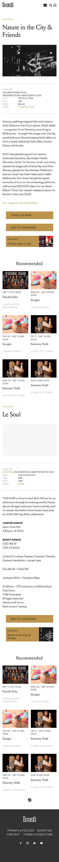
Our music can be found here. (20, 203)
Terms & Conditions (38, 834)
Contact (13, 834)
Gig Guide (8, 20)
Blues (21, 484)
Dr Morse (8, 472)
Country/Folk (26, 107)
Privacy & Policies (20, 831)
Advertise (44, 831)
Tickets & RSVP (21, 215)
